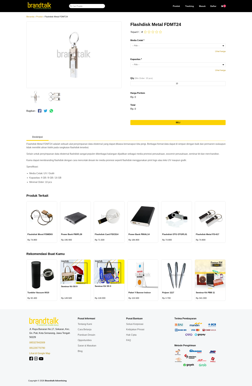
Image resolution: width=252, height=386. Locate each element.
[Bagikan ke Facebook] (39, 112)
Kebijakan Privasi (135, 329)
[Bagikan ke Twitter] (45, 112)
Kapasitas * (136, 59)
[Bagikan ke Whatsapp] (51, 112)
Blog (80, 351)
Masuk (202, 6)
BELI (178, 122)
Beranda (30, 16)
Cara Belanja (84, 329)
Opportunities (85, 340)
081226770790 (37, 348)
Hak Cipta (131, 335)
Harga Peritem (137, 93)
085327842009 (37, 342)
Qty (141, 78)
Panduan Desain (86, 335)
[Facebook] (31, 359)
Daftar (213, 6)
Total (132, 105)
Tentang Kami (85, 324)
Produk (176, 6)
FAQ (128, 340)
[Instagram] (36, 359)
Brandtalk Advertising (56, 380)
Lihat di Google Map (39, 353)
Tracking (189, 6)
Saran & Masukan (87, 345)
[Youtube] (41, 359)
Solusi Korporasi (134, 324)
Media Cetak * (137, 40)
